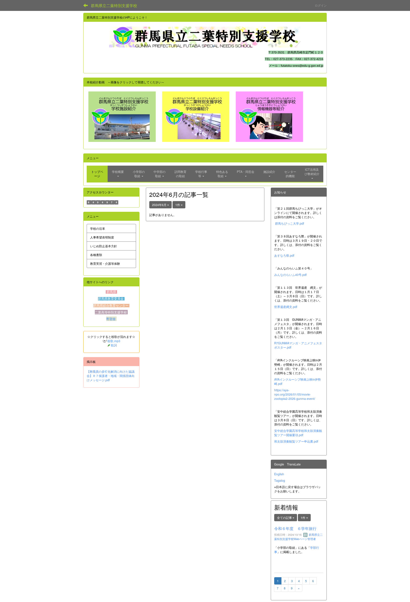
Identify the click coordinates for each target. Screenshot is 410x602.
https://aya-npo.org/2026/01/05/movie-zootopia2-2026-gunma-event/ (294, 394)
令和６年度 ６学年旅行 (295, 528)
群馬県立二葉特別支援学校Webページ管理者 (298, 537)
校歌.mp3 (113, 341)
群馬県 (111, 292)
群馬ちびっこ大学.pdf (289, 223)
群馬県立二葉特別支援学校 (114, 5)
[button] (118, 174)
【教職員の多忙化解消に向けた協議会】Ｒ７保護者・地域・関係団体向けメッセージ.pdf (111, 375)
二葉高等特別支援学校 (111, 312)
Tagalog (279, 480)
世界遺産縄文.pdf (285, 307)
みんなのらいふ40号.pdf (290, 274)
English (279, 474)
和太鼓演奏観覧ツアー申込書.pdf (296, 441)
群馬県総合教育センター (111, 305)
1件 (178, 205)
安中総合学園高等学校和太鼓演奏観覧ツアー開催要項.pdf (298, 432)
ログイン (321, 5)
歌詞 (114, 345)
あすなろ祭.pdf (284, 255)
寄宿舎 (111, 318)
